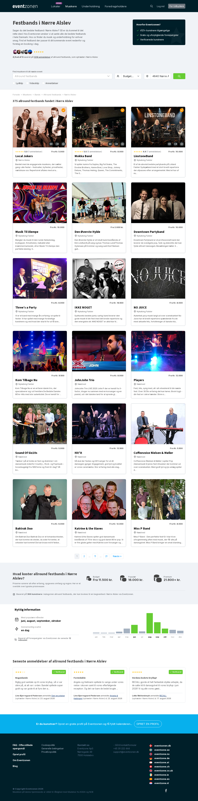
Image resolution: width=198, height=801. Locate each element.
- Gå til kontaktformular (124, 745)
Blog (15, 766)
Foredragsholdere (116, 6)
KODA (83, 792)
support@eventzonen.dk (126, 752)
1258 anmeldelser (42, 57)
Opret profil (19, 754)
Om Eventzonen (21, 760)
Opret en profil (148, 723)
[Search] (151, 6)
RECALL (163, 696)
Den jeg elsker (58, 696)
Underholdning (91, 6)
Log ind (160, 6)
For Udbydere (177, 6)
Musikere (71, 6)
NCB (91, 792)
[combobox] (160, 76)
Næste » (117, 556)
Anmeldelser (51, 83)
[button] (62, 76)
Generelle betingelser (52, 748)
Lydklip (19, 83)
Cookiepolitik (48, 745)
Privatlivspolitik (48, 752)
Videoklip (34, 83)
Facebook (166, 790)
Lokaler (56, 5)
